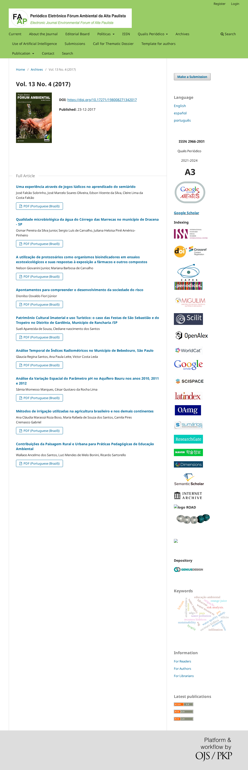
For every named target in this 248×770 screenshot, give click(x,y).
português (182, 120)
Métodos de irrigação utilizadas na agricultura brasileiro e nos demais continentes (85, 411)
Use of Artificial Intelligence (34, 43)
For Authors (182, 668)
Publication (21, 53)
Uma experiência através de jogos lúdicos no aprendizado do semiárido (76, 186)
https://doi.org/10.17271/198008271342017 (102, 99)
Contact (48, 53)
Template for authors (158, 43)
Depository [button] (183, 560)
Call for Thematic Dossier (113, 43)
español (180, 113)
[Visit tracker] (176, 541)
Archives (182, 34)
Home (20, 69)
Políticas (104, 34)
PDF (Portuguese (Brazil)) (41, 206)
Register (219, 3)
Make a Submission (192, 77)
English (180, 105)
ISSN (126, 34)
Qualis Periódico (151, 34)
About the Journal (43, 34)
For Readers (182, 661)
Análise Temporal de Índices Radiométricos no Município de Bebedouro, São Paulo (85, 350)
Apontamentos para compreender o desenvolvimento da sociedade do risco (79, 289)
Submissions (75, 43)
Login (235, 3)
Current (15, 34)
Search (67, 53)
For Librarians (184, 676)
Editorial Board (77, 34)
